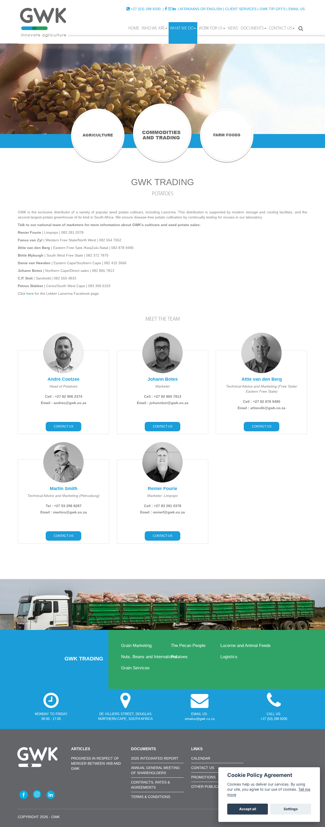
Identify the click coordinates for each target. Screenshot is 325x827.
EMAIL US (296, 9)
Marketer (162, 386)
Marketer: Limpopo (162, 496)
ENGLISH (214, 9)
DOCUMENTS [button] (252, 28)
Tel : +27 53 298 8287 (64, 506)
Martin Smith (63, 488)
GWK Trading (84, 658)
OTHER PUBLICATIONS (210, 787)
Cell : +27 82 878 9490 (261, 402)
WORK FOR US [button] (211, 28)
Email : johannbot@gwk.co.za (162, 403)
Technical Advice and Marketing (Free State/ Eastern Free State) (261, 388)
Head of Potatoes (63, 386)
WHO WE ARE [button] (153, 28)
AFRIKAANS (189, 9)
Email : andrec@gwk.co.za (63, 403)
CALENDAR (200, 758)
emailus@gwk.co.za (200, 719)
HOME (133, 28)
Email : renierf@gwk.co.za (162, 512)
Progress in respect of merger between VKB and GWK (96, 763)
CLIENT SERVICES (240, 9)
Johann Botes (163, 379)
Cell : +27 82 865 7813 (162, 396)
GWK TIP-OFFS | (273, 9)
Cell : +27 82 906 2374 (63, 396)
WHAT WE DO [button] (181, 28)
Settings (291, 809)
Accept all (247, 809)
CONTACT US (280, 28)
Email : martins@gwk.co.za (63, 512)
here (30, 293)
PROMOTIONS (203, 777)
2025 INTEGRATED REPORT (154, 758)
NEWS (233, 28)
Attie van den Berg (261, 379)
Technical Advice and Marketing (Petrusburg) (63, 496)
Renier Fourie (162, 488)
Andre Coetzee (63, 379)
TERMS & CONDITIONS (150, 797)
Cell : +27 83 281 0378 (162, 506)
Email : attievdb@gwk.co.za (261, 408)
